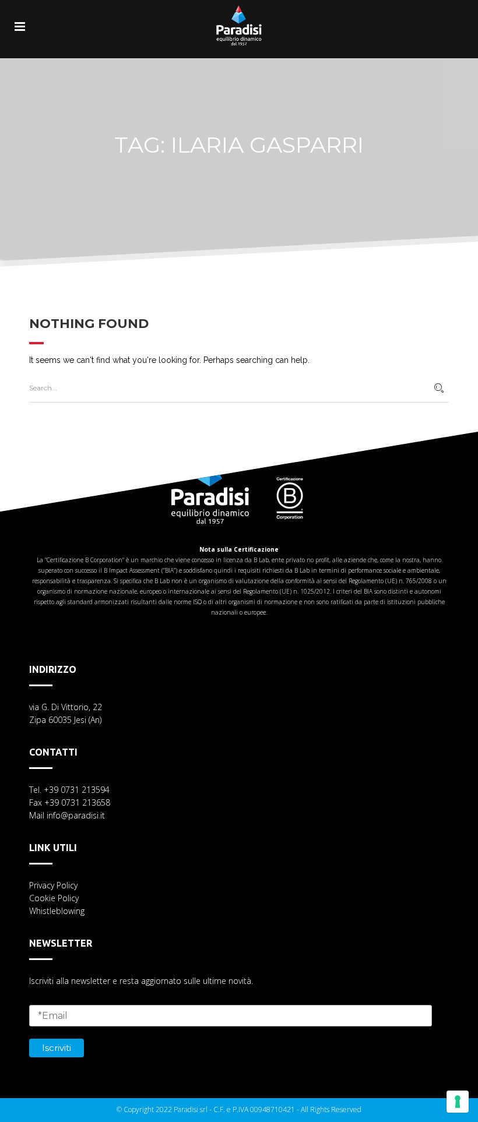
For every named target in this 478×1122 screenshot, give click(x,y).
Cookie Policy (54, 898)
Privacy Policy (53, 885)
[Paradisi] (239, 17)
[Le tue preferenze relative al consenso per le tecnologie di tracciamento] (458, 1102)
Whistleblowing (57, 910)
